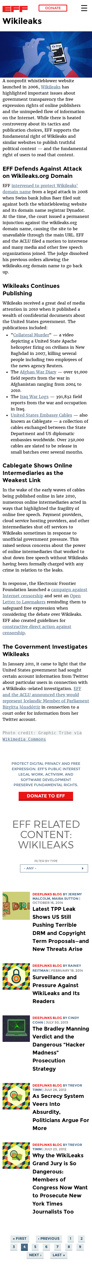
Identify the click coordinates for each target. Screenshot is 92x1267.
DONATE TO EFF (46, 795)
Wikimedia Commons (24, 739)
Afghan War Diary (38, 371)
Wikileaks (51, 86)
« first (20, 1238)
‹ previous (49, 1238)
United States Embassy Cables (41, 415)
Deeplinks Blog (47, 894)
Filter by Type (46, 860)
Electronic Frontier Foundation (16, 9)
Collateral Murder (31, 334)
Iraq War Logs (34, 396)
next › (35, 1255)
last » (59, 1255)
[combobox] (54, 868)
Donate (53, 8)
